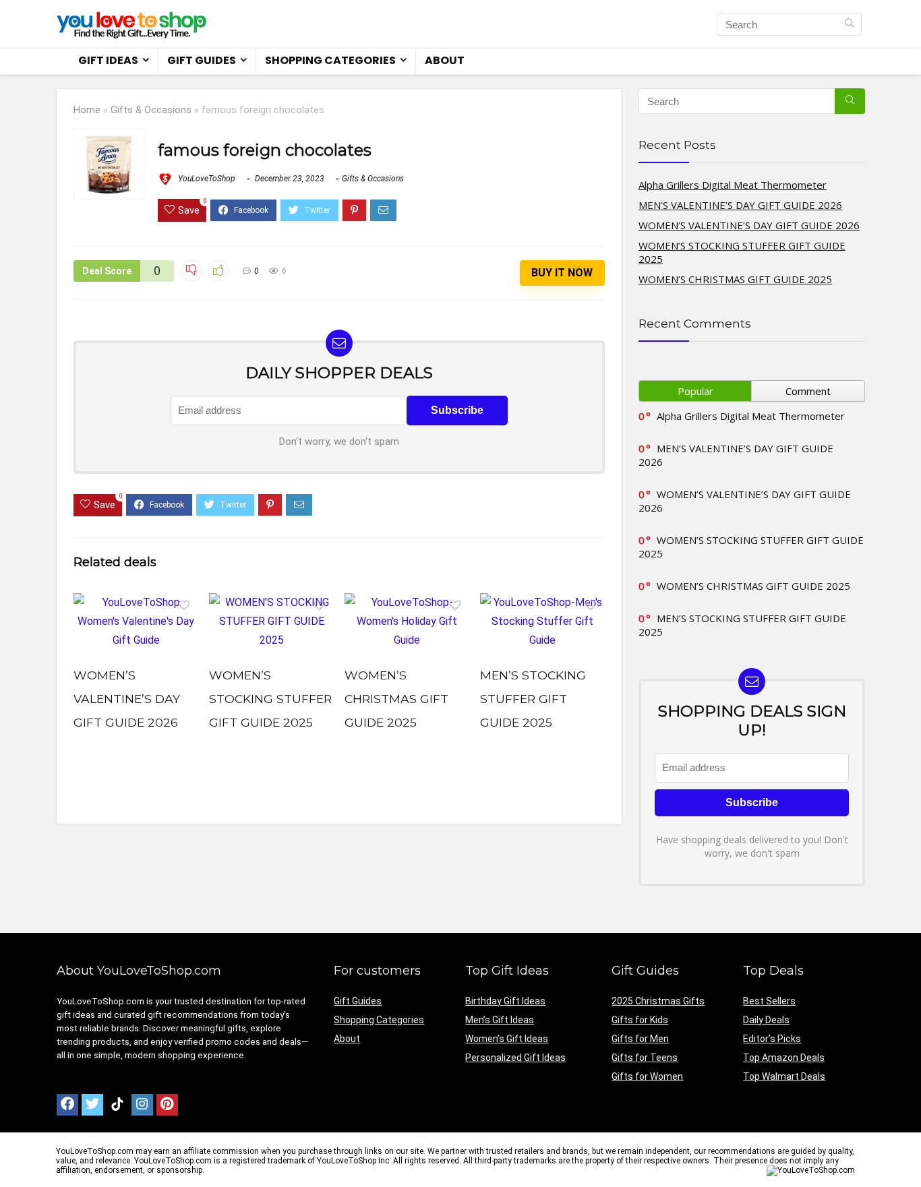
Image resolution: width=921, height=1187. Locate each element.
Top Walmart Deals (784, 1076)
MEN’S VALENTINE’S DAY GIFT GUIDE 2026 (740, 205)
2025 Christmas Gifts (658, 1001)
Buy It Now (562, 272)
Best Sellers (769, 1001)
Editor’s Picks (772, 1038)
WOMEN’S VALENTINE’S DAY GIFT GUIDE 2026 (126, 698)
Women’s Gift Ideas (506, 1038)
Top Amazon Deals (784, 1057)
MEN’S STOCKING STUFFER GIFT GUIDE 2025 (533, 698)
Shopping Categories (330, 60)
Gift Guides (201, 60)
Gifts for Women (647, 1076)
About (445, 60)
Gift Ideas (108, 60)
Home (86, 110)
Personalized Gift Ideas (515, 1057)
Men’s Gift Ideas (499, 1019)
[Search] (849, 24)
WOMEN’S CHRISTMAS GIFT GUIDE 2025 (396, 698)
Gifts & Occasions (151, 110)
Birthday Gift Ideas (505, 1001)
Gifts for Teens (645, 1057)
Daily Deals (766, 1019)
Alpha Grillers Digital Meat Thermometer (732, 184)
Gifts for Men (640, 1038)
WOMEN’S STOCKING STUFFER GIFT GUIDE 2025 (270, 698)
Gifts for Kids (640, 1019)
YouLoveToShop (205, 178)
